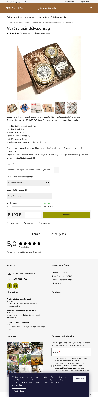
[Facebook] (9, 286)
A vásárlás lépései (13, 2)
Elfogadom (79, 378)
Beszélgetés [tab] (58, 234)
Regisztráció (84, 2)
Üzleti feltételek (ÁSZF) (61, 276)
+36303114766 (20, 279)
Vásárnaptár (56, 283)
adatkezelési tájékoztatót (65, 368)
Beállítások (19, 391)
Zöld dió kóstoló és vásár (18, 322)
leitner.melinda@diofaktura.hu (26, 273)
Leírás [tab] (36, 234)
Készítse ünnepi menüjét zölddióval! (23, 311)
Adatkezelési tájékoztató (62, 280)
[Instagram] (15, 286)
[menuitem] (20, 17)
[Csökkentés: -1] (27, 215)
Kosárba (66, 214)
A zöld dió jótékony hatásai (19, 299)
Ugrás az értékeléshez (41, 33)
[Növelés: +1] (39, 215)
